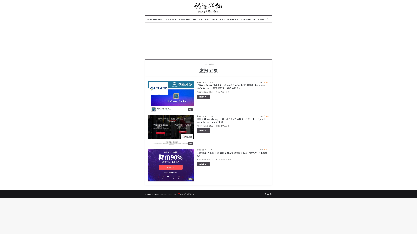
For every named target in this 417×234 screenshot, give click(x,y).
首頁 (205, 64)
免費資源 (232, 19)
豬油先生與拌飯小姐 (155, 19)
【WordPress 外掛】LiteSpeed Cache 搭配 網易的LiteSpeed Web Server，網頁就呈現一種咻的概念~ (231, 87)
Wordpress (248, 19)
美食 (206, 19)
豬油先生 (201, 82)
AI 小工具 (196, 19)
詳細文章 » (203, 97)
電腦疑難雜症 (184, 19)
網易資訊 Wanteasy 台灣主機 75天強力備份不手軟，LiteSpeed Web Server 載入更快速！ (231, 120)
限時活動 (171, 19)
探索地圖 (261, 19)
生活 (214, 19)
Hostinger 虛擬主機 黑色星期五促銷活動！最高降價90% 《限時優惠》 (232, 154)
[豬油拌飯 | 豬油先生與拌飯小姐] (208, 7)
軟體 (221, 19)
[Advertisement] (208, 41)
